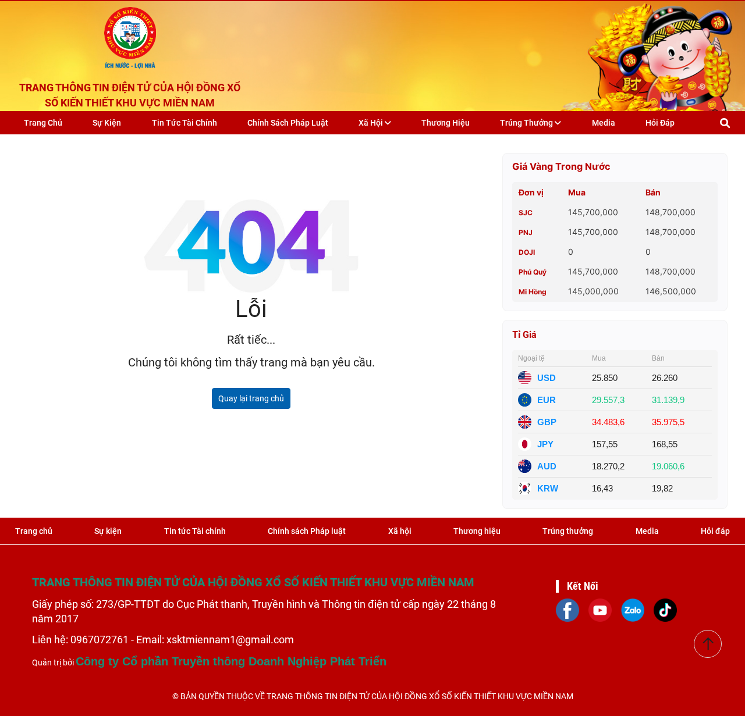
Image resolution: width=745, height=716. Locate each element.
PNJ (526, 232)
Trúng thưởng (527, 122)
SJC (526, 212)
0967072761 (100, 639)
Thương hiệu (445, 122)
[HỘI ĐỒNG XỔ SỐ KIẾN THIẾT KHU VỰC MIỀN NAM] (130, 35)
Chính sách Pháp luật (287, 122)
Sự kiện (107, 122)
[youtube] (600, 609)
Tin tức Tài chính (184, 122)
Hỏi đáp (660, 122)
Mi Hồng (533, 291)
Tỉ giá (524, 334)
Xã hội (372, 122)
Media (603, 122)
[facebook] (567, 609)
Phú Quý (533, 272)
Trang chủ (43, 122)
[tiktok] (665, 609)
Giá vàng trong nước (561, 166)
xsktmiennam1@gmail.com (230, 639)
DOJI (527, 252)
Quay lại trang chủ (251, 398)
